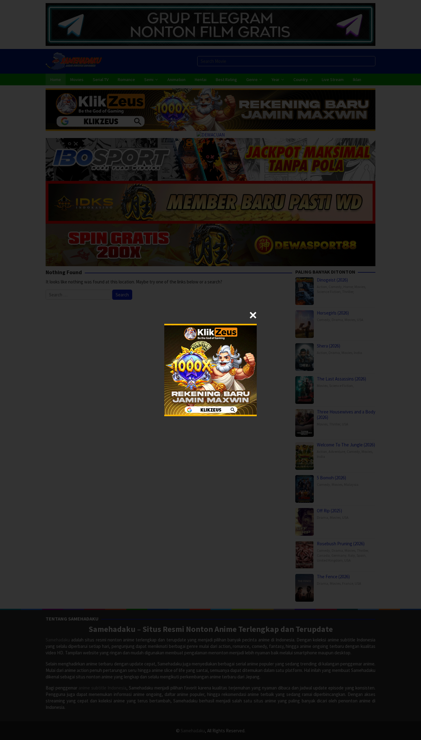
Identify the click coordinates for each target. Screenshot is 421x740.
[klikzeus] (210, 369)
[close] (253, 315)
